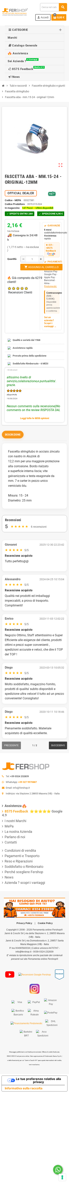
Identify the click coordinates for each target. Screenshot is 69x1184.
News (9, 877)
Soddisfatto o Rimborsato (24, 867)
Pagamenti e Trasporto (22, 856)
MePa (9, 826)
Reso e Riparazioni (19, 861)
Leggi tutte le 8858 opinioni (34, 418)
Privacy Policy (24, 923)
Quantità (8, 259)
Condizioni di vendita (20, 850)
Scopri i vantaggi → (50, 325)
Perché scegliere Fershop (24, 872)
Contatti (11, 842)
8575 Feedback (17, 811)
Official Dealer (20, 193)
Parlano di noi (15, 837)
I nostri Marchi (15, 821)
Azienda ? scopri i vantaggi (25, 883)
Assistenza (13, 806)
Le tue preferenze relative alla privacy (38, 1080)
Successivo (58, 745)
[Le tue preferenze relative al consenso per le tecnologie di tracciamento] (62, 1177)
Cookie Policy (45, 923)
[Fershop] (15, 11)
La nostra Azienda (18, 832)
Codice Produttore (15, 204)
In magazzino (12, 207)
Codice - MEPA (13, 200)
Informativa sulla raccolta (23, 1088)
